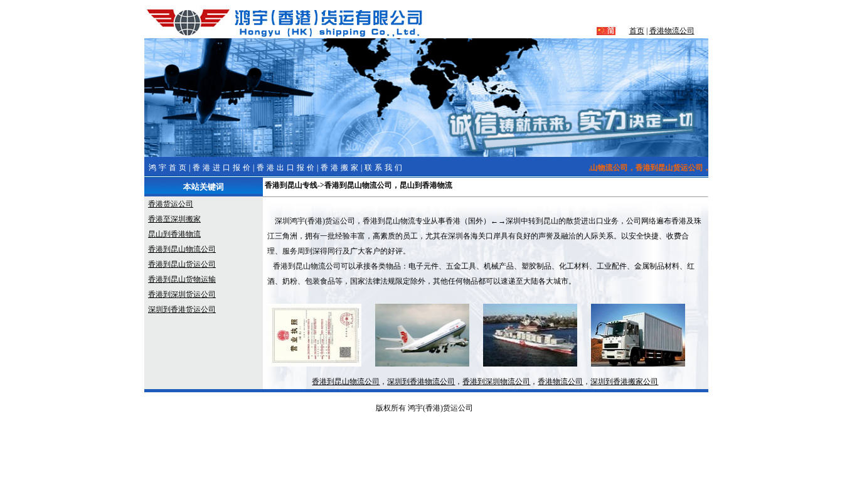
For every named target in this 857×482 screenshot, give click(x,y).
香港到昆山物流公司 (182, 249)
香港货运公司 (170, 204)
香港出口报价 (287, 167)
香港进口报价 (223, 167)
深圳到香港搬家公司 (624, 381)
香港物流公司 (672, 30)
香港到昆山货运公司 (182, 264)
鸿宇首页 (169, 167)
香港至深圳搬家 (174, 219)
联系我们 (385, 167)
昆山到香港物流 (174, 234)
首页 (636, 30)
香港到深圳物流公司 (496, 381)
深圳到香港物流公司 (421, 381)
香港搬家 (341, 167)
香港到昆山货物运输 (182, 279)
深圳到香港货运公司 (182, 309)
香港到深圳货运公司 (182, 294)
